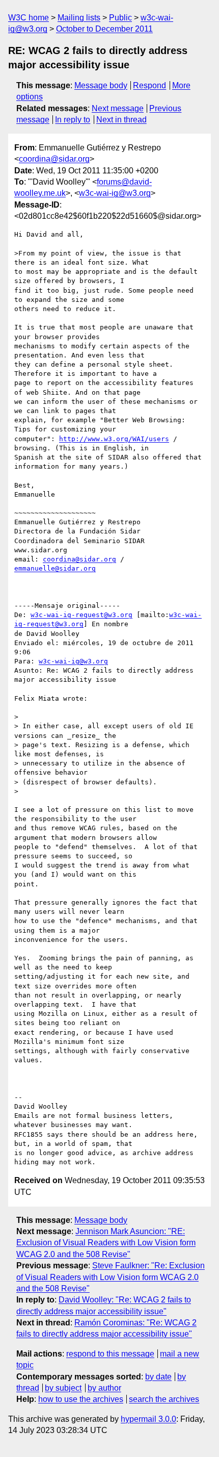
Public (120, 17)
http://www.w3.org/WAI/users (114, 439)
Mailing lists (79, 17)
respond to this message (110, 1353)
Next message (118, 108)
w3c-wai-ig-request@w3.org (81, 615)
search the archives (164, 1399)
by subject (63, 1388)
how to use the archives (80, 1399)
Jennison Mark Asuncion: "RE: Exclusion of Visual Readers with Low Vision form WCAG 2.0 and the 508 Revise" (106, 1243)
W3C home (28, 17)
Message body (100, 85)
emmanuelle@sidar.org (55, 568)
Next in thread (121, 119)
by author (104, 1388)
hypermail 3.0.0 (148, 1419)
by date (158, 1376)
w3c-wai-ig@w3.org (115, 193)
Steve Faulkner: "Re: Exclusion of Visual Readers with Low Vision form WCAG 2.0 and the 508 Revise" (110, 1277)
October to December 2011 (104, 28)
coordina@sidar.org (54, 159)
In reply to (72, 119)
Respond (149, 85)
